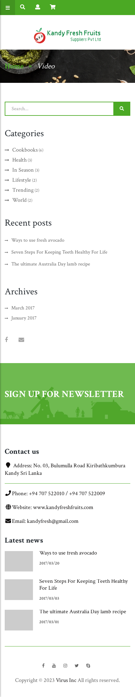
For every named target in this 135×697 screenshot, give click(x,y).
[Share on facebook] (6, 340)
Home (14, 66)
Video (46, 66)
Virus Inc (66, 680)
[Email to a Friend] (21, 340)
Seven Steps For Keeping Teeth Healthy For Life (83, 584)
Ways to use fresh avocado (68, 552)
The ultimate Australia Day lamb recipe (82, 611)
